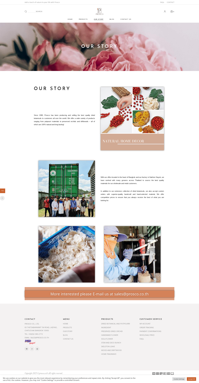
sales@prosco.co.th (131, 294)
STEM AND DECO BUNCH (111, 342)
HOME (65, 324)
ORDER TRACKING (147, 327)
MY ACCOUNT (145, 324)
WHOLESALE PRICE (147, 335)
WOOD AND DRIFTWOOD (111, 350)
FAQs (162, 2)
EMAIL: (27, 337)
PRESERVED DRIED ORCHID (112, 331)
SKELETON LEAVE (108, 346)
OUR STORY (67, 331)
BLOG (65, 335)
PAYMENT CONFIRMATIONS (150, 331)
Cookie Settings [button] (179, 379)
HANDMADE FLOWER (109, 335)
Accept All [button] (191, 379)
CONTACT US (68, 339)
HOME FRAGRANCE (108, 354)
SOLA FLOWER (107, 339)
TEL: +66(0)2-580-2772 (34, 334)
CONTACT (170, 2)
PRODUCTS (67, 327)
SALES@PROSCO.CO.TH (39, 337)
